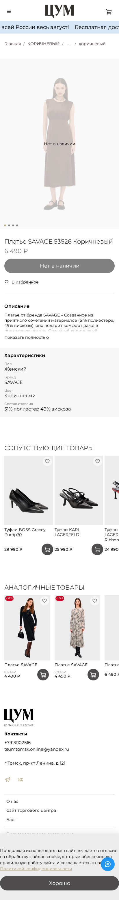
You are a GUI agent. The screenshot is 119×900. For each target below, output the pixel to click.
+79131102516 (17, 742)
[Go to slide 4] (17, 225)
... (69, 43)
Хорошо (59, 883)
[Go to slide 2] (9, 225)
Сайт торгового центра (31, 810)
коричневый (92, 43)
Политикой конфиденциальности (36, 868)
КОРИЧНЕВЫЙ (43, 43)
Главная (12, 43)
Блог (11, 819)
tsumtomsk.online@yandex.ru (36, 749)
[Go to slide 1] (5, 225)
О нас (12, 801)
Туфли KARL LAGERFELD (67, 532)
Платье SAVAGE (20, 665)
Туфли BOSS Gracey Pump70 (25, 532)
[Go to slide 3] (13, 225)
